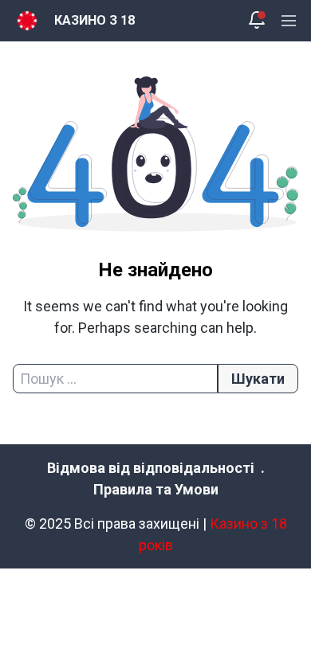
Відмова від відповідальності (150, 467)
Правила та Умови (155, 489)
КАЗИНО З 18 (94, 20)
